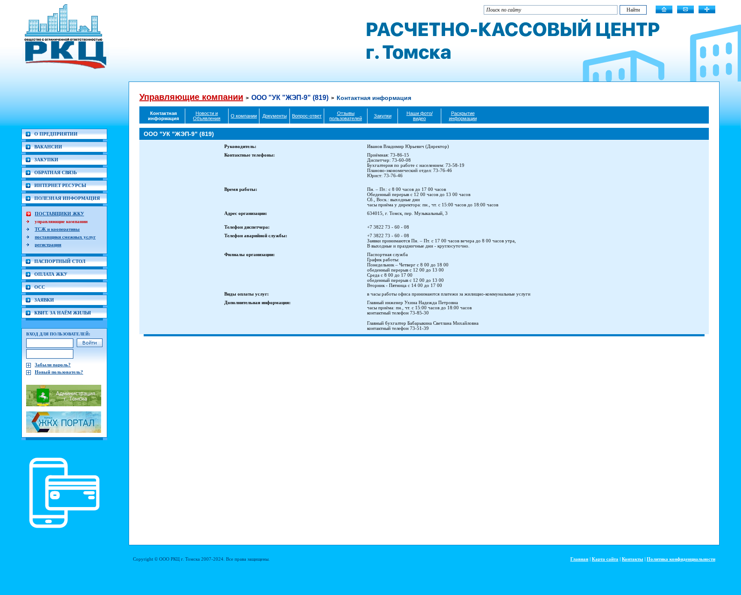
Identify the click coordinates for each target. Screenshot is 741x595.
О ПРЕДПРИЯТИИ (56, 133)
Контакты (632, 559)
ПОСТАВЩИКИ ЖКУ (59, 213)
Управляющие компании (191, 97)
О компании (244, 115)
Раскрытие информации (463, 116)
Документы (274, 115)
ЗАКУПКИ (46, 159)
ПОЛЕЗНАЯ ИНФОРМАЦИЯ (67, 198)
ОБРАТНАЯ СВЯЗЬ (55, 172)
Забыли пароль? (53, 364)
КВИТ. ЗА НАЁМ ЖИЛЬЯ (62, 312)
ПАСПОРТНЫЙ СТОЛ (59, 261)
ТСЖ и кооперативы (57, 229)
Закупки (383, 115)
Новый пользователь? (59, 372)
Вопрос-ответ (307, 115)
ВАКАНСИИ (48, 146)
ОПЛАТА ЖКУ (50, 274)
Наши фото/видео (420, 116)
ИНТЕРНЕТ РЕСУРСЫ (60, 185)
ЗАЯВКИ (44, 299)
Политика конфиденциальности (681, 559)
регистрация (48, 244)
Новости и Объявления (206, 116)
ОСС (39, 287)
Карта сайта (605, 559)
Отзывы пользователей (345, 116)
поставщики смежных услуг (65, 236)
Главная (579, 559)
